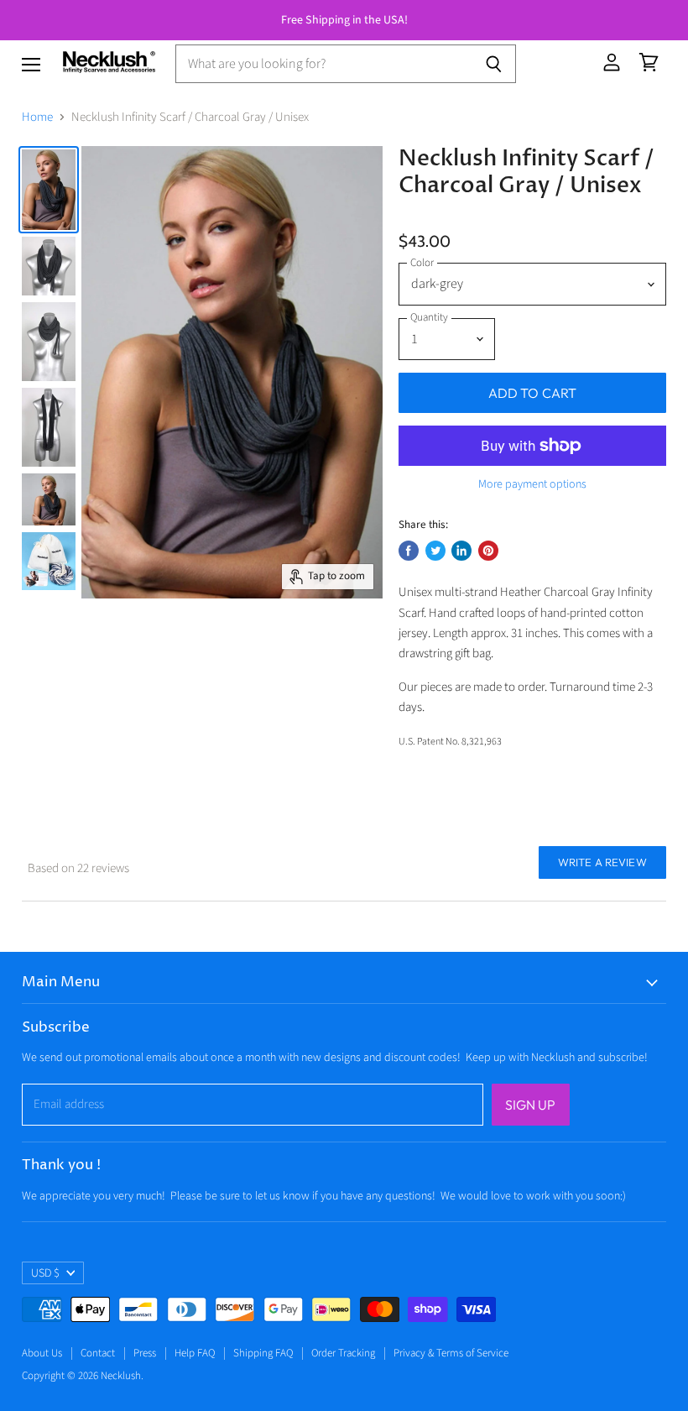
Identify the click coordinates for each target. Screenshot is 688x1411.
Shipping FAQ (263, 1353)
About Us (42, 1353)
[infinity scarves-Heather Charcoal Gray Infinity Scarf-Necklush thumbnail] (48, 190)
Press (144, 1353)
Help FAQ (195, 1353)
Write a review (602, 862)
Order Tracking (343, 1353)
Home (37, 117)
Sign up (530, 1104)
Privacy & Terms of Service (451, 1353)
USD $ (45, 1273)
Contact (98, 1353)
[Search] (494, 63)
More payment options (532, 484)
